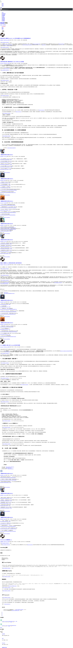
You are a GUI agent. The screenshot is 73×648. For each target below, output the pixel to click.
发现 (2, 3)
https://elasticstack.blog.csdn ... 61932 (5, 529)
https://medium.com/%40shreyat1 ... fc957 (6, 167)
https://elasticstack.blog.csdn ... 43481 (5, 309)
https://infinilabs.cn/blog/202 (4, 288)
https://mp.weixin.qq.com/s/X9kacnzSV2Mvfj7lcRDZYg (8, 531)
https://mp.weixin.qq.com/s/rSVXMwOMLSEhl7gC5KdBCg (8, 195)
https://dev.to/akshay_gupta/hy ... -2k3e (5, 508)
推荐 (2, 33)
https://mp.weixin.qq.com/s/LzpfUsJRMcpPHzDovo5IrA (8, 319)
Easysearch (3, 20)
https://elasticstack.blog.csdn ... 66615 (5, 190)
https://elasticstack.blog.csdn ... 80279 (5, 312)
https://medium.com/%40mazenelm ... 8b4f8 (6, 172)
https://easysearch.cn (61, 49)
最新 (2, 34)
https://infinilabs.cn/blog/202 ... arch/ (5, 188)
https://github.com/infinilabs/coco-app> (9, 298)
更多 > (1, 632)
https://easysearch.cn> (7, 609)
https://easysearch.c (7, 357)
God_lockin (5, 161)
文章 (2, 5)
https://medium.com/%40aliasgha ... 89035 (6, 249)
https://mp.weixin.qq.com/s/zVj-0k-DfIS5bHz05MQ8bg (7, 220)
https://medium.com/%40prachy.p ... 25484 (6, 169)
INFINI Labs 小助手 (6, 45)
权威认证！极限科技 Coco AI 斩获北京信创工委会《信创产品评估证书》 (11, 268)
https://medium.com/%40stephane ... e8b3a (6, 513)
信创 (2, 643)
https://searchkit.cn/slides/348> (11, 153)
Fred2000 (5, 208)
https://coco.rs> (6, 297)
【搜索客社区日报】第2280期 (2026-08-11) (6, 498)
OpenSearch (3, 19)
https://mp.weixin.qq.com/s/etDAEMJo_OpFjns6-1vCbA (8, 197)
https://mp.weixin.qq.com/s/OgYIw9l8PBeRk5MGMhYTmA (8, 314)
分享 (2, 4)
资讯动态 (3, 22)
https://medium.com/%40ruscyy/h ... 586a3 (6, 256)
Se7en (4, 230)
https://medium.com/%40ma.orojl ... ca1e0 (6, 503)
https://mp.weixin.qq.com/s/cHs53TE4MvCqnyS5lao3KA (8, 536)
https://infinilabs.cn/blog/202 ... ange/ (5, 339)
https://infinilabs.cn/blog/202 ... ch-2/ (5, 334)
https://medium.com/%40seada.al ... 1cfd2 (5, 251)
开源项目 (3, 26)
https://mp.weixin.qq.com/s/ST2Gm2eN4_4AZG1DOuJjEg (8, 485)
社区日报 (3, 23)
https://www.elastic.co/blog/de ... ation (5, 258)
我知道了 (1, 30)
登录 (1, 7)
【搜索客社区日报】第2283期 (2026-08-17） (6, 305)
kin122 (4, 480)
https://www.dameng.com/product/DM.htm (66, 356)
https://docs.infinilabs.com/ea (12, 591)
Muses (4, 185)
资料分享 (3, 24)
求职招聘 (3, 25)
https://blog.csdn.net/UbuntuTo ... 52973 (5, 487)
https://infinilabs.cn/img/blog (5, 47)
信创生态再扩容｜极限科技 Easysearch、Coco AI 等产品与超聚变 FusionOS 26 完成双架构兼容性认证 (15, 43)
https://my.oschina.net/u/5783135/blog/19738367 (6, 332)
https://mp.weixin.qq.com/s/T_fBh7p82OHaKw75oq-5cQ (8, 234)
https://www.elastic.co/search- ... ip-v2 (5, 215)
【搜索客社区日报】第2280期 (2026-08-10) (6, 522)
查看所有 (4, 30)
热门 (2, 32)
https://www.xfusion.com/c (36, 49)
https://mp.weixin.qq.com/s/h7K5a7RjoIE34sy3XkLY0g (7, 210)
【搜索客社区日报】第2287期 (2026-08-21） (6, 206)
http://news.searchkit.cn (7, 177)
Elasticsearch (3, 18)
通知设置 (2, 28)
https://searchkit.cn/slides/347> (10, 472)
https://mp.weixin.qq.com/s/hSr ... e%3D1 (5, 236)
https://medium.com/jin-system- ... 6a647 (5, 174)
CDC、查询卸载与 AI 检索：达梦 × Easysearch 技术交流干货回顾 (10, 350)
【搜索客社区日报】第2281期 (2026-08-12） (6, 478)
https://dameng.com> (8, 473)
